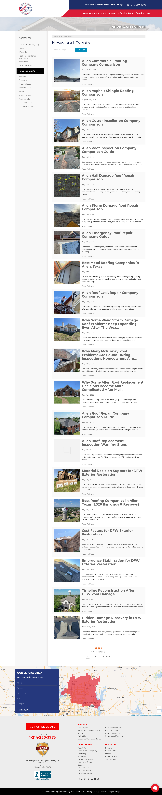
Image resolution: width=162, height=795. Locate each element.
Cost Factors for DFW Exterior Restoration (107, 532)
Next (108, 657)
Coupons (23, 80)
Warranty (23, 52)
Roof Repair (83, 728)
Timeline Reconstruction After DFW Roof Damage (108, 592)
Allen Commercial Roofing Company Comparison (104, 63)
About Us (99, 13)
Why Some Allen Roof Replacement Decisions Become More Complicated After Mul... (112, 386)
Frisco (20, 688)
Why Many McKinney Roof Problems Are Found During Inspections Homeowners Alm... (109, 355)
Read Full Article (89, 84)
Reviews (22, 76)
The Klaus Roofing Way (29, 44)
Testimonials (24, 99)
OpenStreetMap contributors (153, 715)
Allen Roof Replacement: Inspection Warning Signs (104, 443)
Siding (80, 733)
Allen (19, 683)
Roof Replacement (113, 728)
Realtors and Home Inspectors (27, 57)
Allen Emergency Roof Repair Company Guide (107, 235)
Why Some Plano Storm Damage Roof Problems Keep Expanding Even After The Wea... (110, 324)
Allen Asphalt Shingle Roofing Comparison (108, 92)
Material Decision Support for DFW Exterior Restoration (112, 472)
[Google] (85, 779)
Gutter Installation (112, 733)
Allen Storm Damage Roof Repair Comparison (110, 207)
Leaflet (133, 715)
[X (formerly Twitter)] (88, 779)
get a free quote (42, 726)
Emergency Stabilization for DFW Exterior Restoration (111, 562)
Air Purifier (82, 736)
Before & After (25, 88)
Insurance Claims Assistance (89, 739)
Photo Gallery (25, 95)
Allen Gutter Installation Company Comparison (111, 122)
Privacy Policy (92, 792)
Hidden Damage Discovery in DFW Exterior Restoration (112, 620)
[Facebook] (79, 779)
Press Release (25, 84)
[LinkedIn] (91, 779)
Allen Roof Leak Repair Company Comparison (110, 294)
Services (86, 13)
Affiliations (23, 62)
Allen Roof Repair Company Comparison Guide (105, 415)
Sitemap (116, 792)
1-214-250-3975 (137, 4)
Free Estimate (143, 13)
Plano (19, 698)
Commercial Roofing (114, 736)
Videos (21, 91)
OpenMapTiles (141, 715)
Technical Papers (26, 107)
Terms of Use (105, 792)
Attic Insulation (111, 730)
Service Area (126, 13)
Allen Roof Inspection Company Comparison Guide (109, 150)
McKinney (21, 693)
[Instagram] (97, 779)
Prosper (20, 704)
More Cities (25, 710)
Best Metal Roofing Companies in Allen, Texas (110, 264)
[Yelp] (82, 779)
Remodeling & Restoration (89, 730)
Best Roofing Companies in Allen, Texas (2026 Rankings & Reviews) (110, 502)
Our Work (112, 13)
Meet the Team (25, 103)
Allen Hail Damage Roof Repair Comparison (108, 177)
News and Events (27, 71)
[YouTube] (94, 779)
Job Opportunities (27, 65)
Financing (23, 48)
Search (82, 49)
